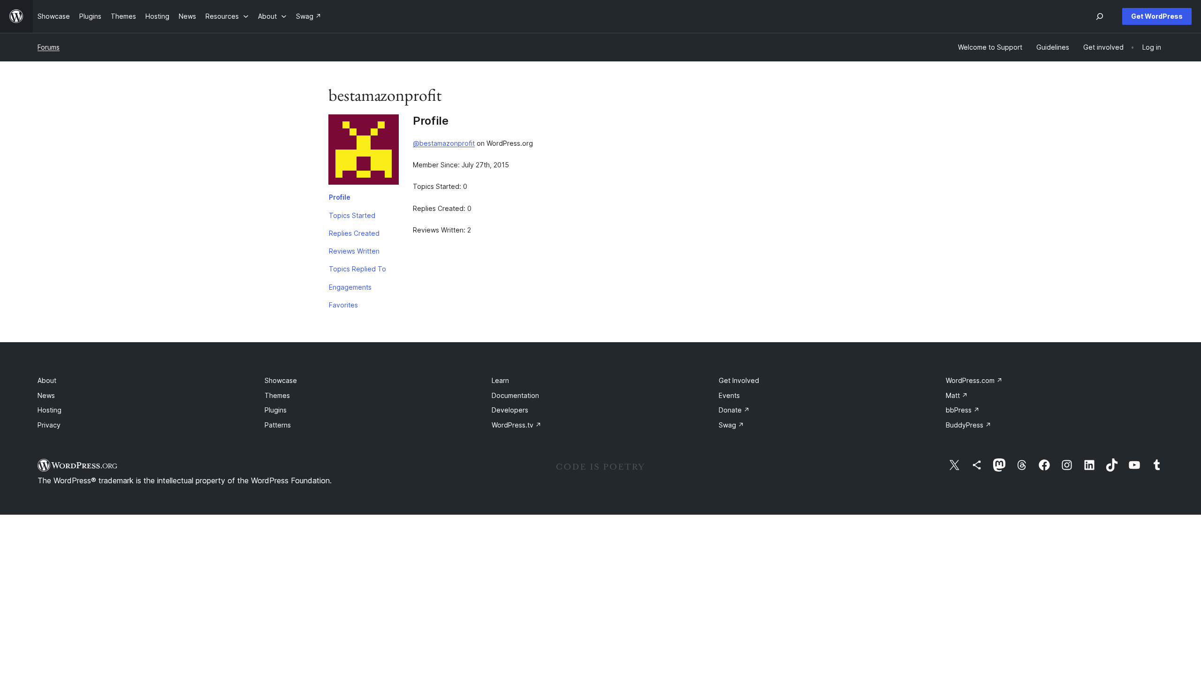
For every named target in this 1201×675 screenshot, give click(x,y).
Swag (731, 425)
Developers (510, 410)
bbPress (963, 410)
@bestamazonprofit (444, 143)
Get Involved (739, 380)
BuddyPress (968, 425)
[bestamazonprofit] (363, 151)
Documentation (515, 395)
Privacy (49, 425)
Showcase (281, 380)
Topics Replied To (357, 269)
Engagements (350, 287)
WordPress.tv (516, 425)
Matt (957, 395)
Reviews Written (354, 251)
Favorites (343, 305)
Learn (500, 380)
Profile (339, 197)
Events (729, 395)
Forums (49, 47)
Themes (277, 395)
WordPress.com (974, 380)
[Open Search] (1100, 16)
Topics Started (352, 215)
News (46, 395)
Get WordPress (1157, 16)
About (47, 380)
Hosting (49, 410)
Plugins (276, 410)
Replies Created (354, 233)
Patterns (278, 425)
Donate (734, 410)
